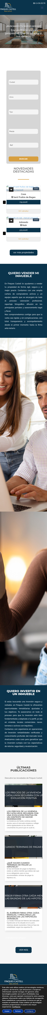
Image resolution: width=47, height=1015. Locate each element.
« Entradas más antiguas (15, 938)
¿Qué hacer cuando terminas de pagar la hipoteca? (19, 865)
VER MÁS (23, 950)
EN (39, 3)
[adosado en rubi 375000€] (23, 217)
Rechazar (18, 1011)
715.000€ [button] (24, 202)
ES (34, 3)
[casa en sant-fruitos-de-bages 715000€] (23, 188)
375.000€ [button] (23, 230)
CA (37, 3)
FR (44, 3)
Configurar (16, 1007)
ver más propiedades (23, 252)
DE (42, 3)
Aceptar (7, 1011)
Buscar (23, 159)
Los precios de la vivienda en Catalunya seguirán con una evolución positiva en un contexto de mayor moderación (22, 815)
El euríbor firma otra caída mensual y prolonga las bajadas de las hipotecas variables (23, 916)
